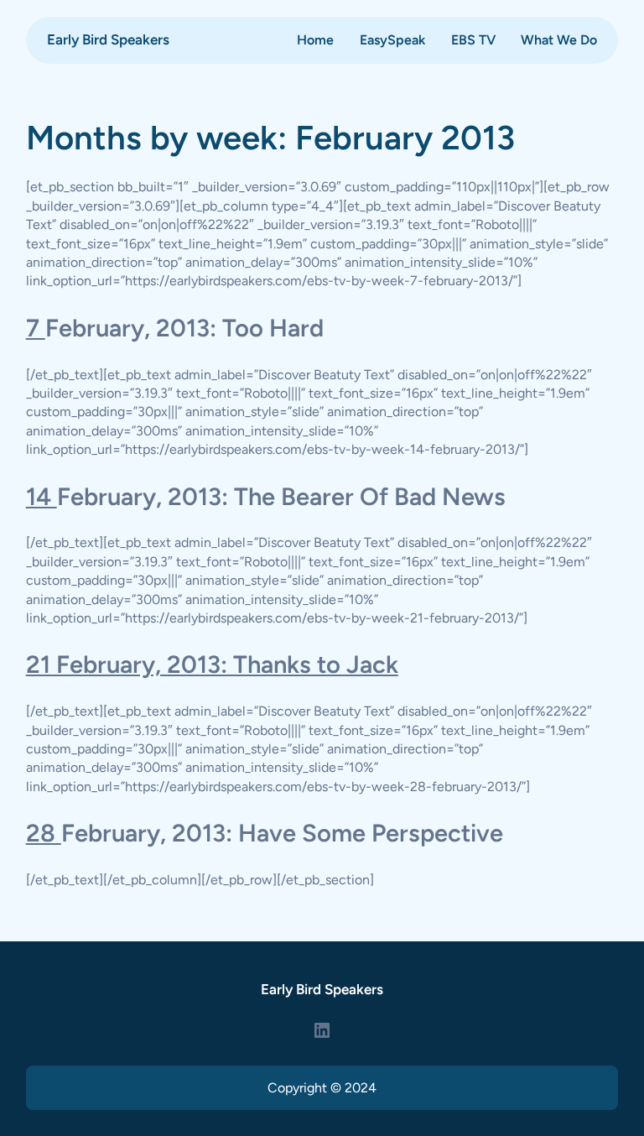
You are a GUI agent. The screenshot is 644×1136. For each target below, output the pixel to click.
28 (43, 832)
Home (315, 40)
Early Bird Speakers (108, 39)
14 (41, 496)
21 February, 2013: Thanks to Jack (212, 664)
